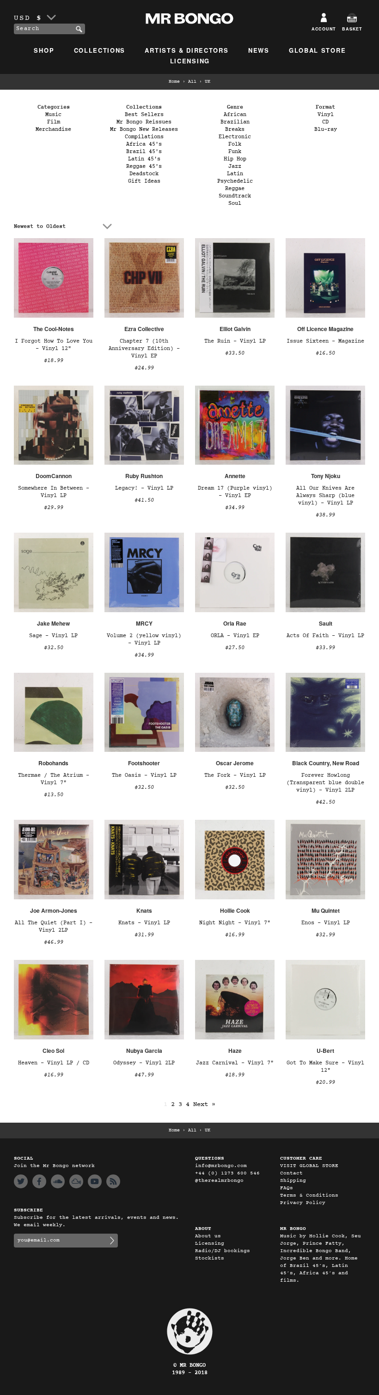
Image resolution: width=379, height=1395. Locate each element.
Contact (291, 1173)
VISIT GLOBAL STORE (309, 1165)
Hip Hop (235, 159)
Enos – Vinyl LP (325, 923)
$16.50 (325, 353)
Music (53, 114)
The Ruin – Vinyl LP (235, 341)
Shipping (293, 1180)
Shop (44, 50)
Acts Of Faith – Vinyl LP (325, 635)
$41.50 (144, 500)
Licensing (190, 60)
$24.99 (144, 368)
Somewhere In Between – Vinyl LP (53, 492)
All (192, 82)
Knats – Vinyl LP (144, 923)
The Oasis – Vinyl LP (144, 775)
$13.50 (53, 795)
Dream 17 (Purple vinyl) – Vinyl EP (235, 492)
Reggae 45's (144, 166)
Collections (100, 50)
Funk (234, 151)
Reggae (235, 188)
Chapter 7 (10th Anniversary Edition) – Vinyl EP (144, 349)
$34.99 (235, 507)
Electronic (235, 137)
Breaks (235, 129)
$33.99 (325, 647)
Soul (234, 203)
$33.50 (235, 353)
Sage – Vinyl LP (53, 635)
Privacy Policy (302, 1202)
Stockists (209, 1258)
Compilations (144, 137)
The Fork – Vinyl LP (235, 775)
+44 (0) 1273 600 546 (227, 1173)
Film (53, 122)
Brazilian (235, 122)
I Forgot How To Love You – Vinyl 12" (53, 345)
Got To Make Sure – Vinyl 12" (325, 1066)
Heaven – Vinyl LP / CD (53, 1063)
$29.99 (53, 507)
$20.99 (325, 1082)
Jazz (234, 166)
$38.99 (325, 515)
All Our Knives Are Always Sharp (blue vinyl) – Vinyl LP (325, 496)
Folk (234, 144)
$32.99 (325, 935)
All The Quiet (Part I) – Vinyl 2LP (53, 926)
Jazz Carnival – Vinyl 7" (235, 1063)
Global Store (317, 50)
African (235, 114)
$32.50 (53, 647)
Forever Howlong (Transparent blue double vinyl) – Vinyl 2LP (325, 783)
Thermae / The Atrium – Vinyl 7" (53, 779)
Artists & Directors (186, 50)
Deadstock (144, 174)
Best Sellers (144, 114)
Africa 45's (144, 144)
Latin (235, 174)
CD (325, 122)
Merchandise (53, 129)
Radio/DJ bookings (222, 1251)
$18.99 (53, 360)
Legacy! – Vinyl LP (144, 488)
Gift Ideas (144, 181)
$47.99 (144, 1075)
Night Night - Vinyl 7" (234, 923)
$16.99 (235, 935)
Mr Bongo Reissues (143, 122)
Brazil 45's (144, 151)
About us (208, 1236)
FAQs (286, 1188)
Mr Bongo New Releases (144, 129)
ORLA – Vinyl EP (235, 635)
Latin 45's (144, 159)
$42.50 (325, 802)
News (258, 50)
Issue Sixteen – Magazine (325, 341)
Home (174, 82)
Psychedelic (235, 181)
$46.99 (53, 942)
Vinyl (326, 114)
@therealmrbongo (219, 1180)
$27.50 (235, 647)
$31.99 (144, 935)
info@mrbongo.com (221, 1165)
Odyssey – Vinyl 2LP (144, 1063)
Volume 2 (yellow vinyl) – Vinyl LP (144, 639)
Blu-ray (325, 129)
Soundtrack (235, 196)
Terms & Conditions (309, 1195)
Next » (204, 1104)
